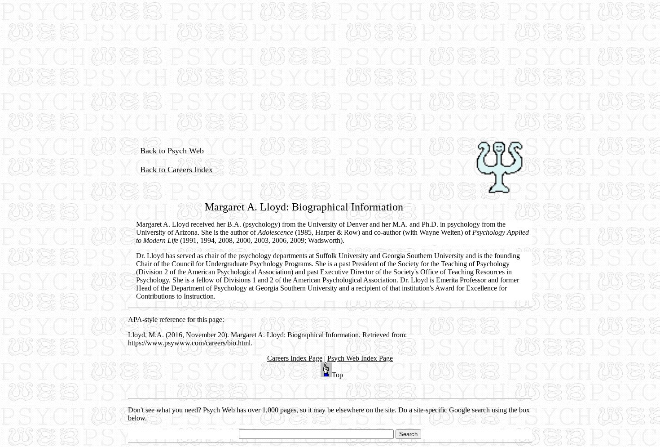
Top (337, 375)
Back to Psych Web (172, 150)
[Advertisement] (330, 63)
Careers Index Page (294, 358)
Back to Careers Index (176, 169)
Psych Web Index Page (360, 358)
